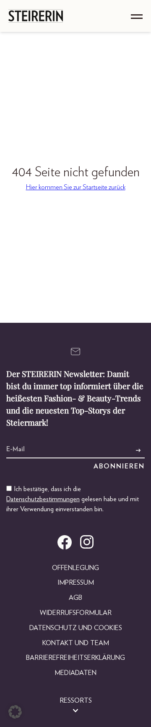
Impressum (75, 582)
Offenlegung (75, 568)
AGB (75, 597)
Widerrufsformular (76, 612)
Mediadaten (75, 672)
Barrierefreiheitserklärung (75, 657)
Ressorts (76, 700)
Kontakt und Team (75, 643)
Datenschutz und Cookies (75, 628)
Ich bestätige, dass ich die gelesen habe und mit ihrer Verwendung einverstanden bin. (72, 499)
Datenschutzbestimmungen (43, 499)
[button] (15, 712)
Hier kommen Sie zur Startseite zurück (75, 187)
